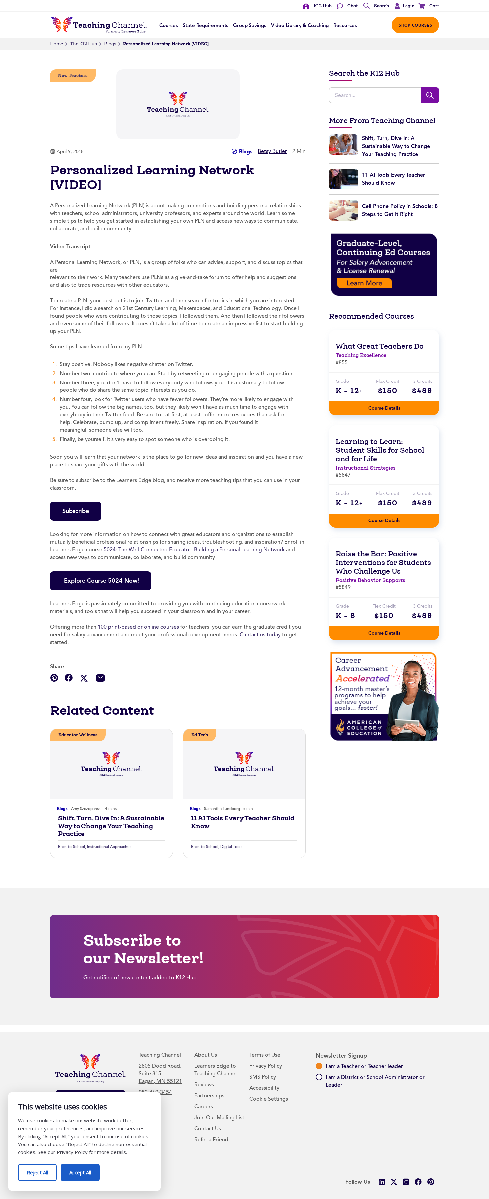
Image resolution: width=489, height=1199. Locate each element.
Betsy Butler (272, 151)
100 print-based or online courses (138, 627)
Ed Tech (199, 735)
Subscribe (75, 511)
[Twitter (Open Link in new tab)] (393, 1181)
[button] (403, 6)
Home (56, 43)
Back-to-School (71, 846)
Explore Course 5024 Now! (100, 580)
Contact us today (260, 634)
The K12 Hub (83, 43)
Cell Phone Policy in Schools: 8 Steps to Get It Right (400, 210)
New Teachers (73, 75)
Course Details (390, 406)
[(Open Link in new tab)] (384, 264)
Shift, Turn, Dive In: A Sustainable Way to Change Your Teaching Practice (111, 826)
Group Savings (249, 25)
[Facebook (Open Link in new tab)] (418, 1181)
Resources (345, 25)
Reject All (42, 1170)
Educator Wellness (78, 735)
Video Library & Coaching (300, 25)
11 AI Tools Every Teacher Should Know (242, 822)
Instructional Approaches (109, 846)
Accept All (84, 1170)
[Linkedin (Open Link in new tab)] (381, 1181)
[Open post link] (111, 764)
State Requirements (206, 25)
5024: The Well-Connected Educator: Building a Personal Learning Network (194, 549)
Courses (168, 25)
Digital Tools (231, 846)
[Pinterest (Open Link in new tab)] (430, 1181)
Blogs (110, 43)
